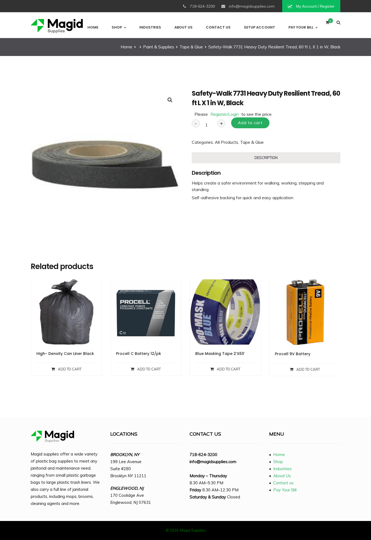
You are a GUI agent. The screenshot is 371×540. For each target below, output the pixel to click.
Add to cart (250, 122)
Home (92, 27)
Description (266, 157)
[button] (170, 100)
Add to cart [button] (69, 369)
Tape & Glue (191, 46)
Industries (150, 27)
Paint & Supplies (158, 46)
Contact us (218, 27)
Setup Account (259, 27)
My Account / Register (315, 6)
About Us (183, 27)
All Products (226, 142)
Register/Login (224, 114)
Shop (117, 27)
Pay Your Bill (300, 27)
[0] (327, 23)
